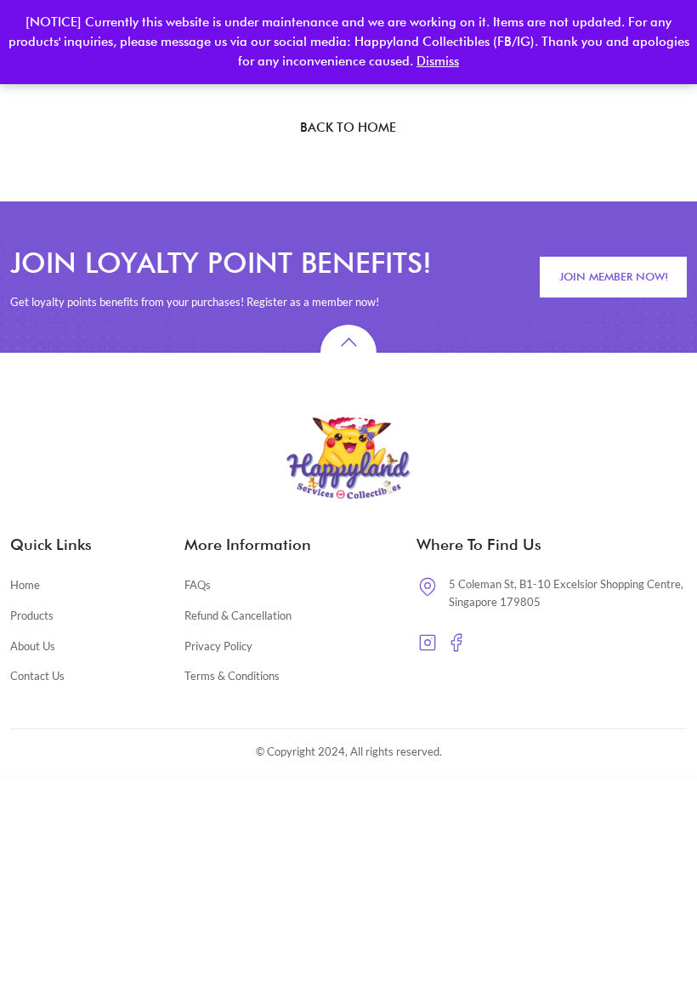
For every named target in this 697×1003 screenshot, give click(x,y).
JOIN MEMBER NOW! (613, 276)
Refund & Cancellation (238, 615)
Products (32, 615)
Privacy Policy (218, 646)
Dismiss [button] (437, 61)
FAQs (197, 585)
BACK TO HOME (348, 127)
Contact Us (37, 676)
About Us (32, 646)
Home (25, 585)
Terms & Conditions (232, 676)
